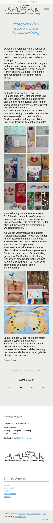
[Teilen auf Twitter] (20, 387)
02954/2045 (20, 438)
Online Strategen (20, 517)
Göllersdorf (8, 491)
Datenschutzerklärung (34, 514)
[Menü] (45, 9)
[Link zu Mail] (43, 520)
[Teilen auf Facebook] (9, 387)
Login (44, 514)
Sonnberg (7, 497)
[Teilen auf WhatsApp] (32, 387)
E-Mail (29, 438)
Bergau (7, 485)
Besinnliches (22, 2)
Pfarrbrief (33, 2)
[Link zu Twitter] (47, 520)
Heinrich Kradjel (34, 371)
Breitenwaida (9, 488)
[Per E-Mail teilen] (43, 387)
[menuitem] (22, 2)
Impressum (21, 514)
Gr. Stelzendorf (10, 494)
